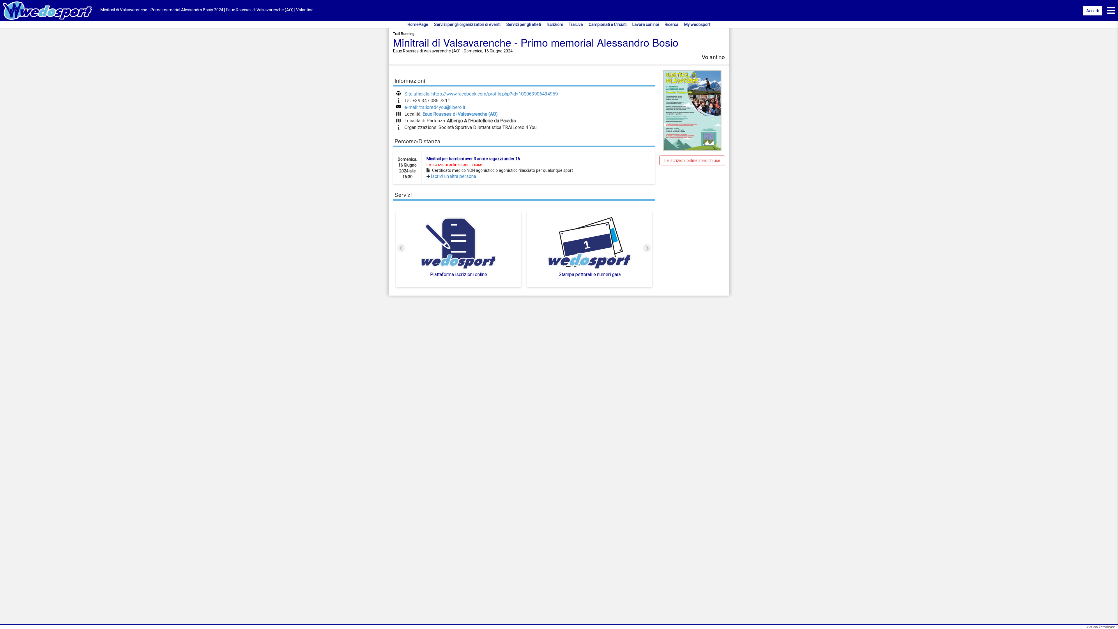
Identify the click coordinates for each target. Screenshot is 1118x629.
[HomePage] (47, 10)
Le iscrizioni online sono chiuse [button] (692, 160)
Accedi (1092, 10)
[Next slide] (647, 248)
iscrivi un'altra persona (453, 176)
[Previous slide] (401, 248)
